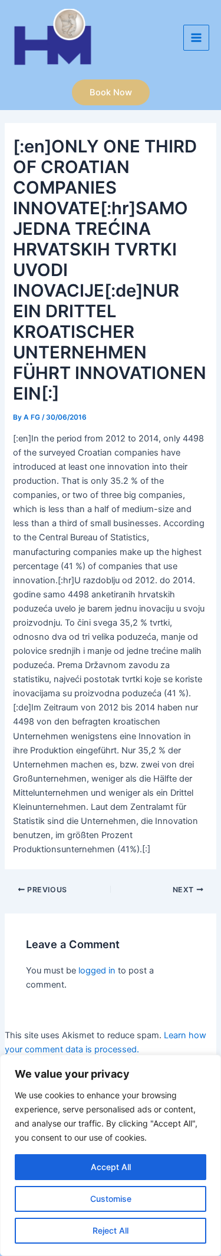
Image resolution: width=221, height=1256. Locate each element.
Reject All (110, 1230)
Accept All (111, 1167)
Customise (110, 1199)
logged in (97, 970)
